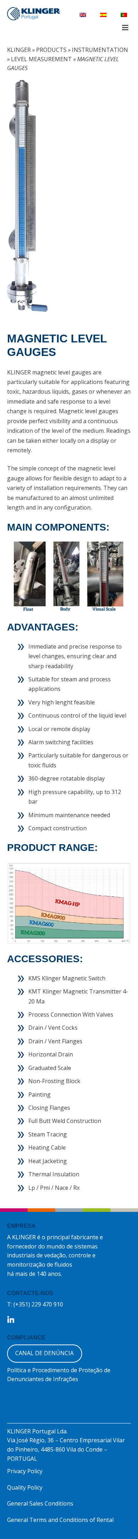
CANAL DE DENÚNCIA (44, 1353)
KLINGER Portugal (33, 14)
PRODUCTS (51, 50)
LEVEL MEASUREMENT (41, 59)
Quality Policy (24, 1487)
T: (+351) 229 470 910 (35, 1304)
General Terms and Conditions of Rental (60, 1520)
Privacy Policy (24, 1471)
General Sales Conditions (40, 1503)
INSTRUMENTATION (100, 50)
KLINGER (19, 50)
